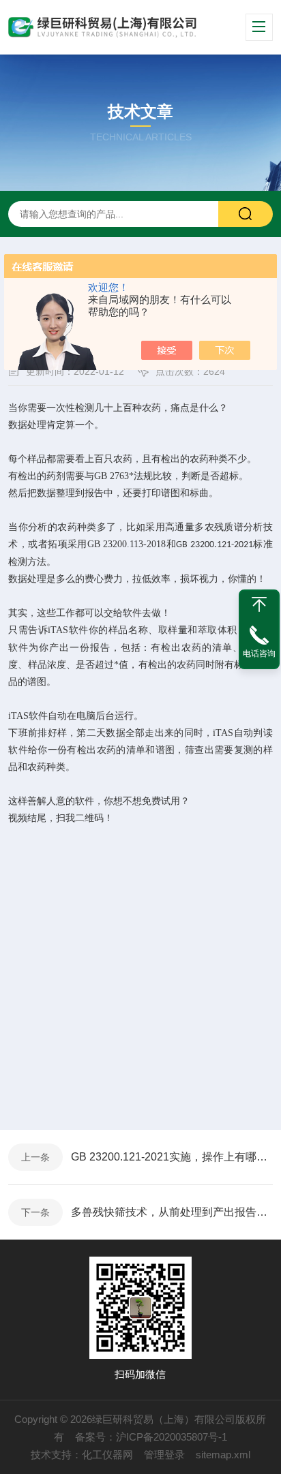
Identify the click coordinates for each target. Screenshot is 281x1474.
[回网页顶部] (259, 604)
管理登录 (164, 1454)
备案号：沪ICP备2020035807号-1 (151, 1437)
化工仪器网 (107, 1454)
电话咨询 (259, 653)
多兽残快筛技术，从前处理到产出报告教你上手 (172, 1212)
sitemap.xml (223, 1454)
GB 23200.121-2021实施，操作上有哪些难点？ (172, 1157)
